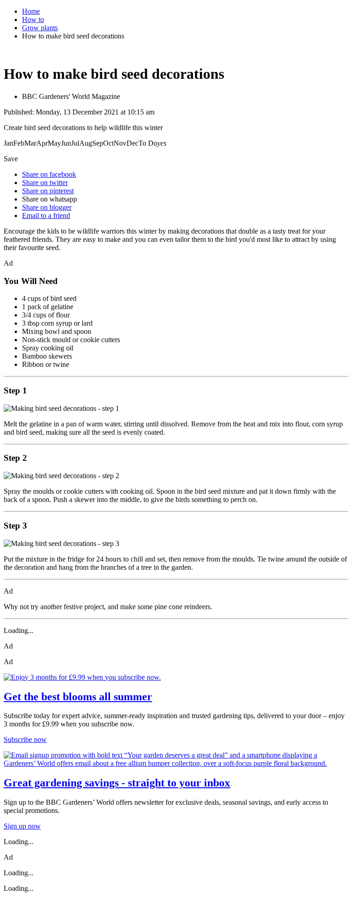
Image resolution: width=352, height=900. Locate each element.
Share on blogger (47, 207)
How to (33, 19)
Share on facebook (49, 174)
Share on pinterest (48, 191)
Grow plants (40, 28)
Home (31, 11)
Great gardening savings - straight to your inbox (117, 783)
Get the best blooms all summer (78, 697)
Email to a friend (46, 215)
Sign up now (22, 826)
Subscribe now (25, 739)
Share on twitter (45, 182)
